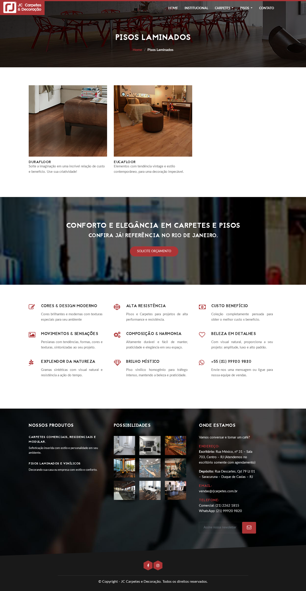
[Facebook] (148, 565)
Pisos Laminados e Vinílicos (55, 463)
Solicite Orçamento (154, 251)
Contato (266, 8)
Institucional (196, 8)
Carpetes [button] (223, 8)
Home (173, 8)
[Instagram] (157, 565)
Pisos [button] (245, 8)
